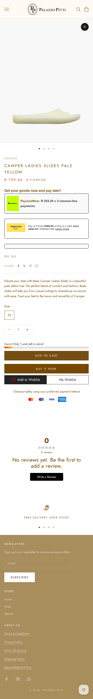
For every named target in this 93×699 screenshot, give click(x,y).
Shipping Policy (14, 659)
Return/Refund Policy (17, 667)
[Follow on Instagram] (18, 679)
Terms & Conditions (17, 633)
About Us (12, 625)
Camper (10, 158)
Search (8, 613)
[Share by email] (36, 266)
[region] (46, 512)
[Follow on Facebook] (6, 679)
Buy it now (46, 369)
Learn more (62, 229)
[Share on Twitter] (24, 266)
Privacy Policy (13, 642)
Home (8, 599)
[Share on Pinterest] (30, 266)
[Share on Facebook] (18, 266)
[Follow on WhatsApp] (29, 679)
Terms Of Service (15, 650)
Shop (7, 606)
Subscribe (20, 577)
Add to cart (46, 356)
